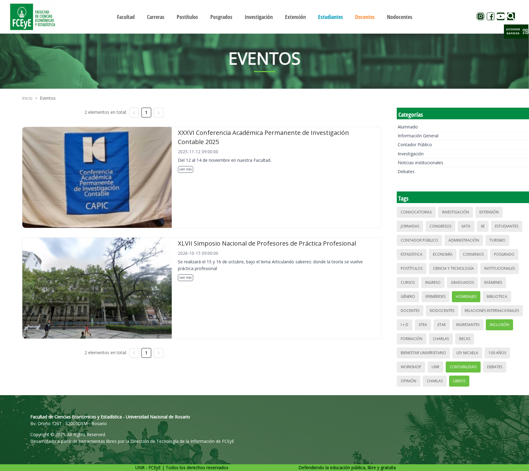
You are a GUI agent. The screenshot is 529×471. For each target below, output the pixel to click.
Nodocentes (442, 310)
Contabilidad (463, 366)
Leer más (185, 169)
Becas (464, 338)
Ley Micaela (467, 352)
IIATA (466, 226)
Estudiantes (506, 226)
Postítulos (411, 268)
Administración (463, 240)
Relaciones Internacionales (492, 310)
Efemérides (435, 296)
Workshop (411, 366)
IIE (483, 226)
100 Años (497, 352)
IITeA (423, 324)
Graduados (462, 282)
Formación (411, 338)
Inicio (27, 98)
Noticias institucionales (420, 162)
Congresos (440, 226)
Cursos (408, 282)
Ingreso (433, 282)
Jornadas (410, 226)
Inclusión (499, 324)
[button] (516, 31)
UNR (435, 366)
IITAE (441, 324)
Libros (459, 381)
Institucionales (499, 268)
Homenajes (466, 296)
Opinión (408, 381)
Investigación (411, 154)
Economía (442, 254)
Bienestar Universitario (423, 352)
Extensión (489, 212)
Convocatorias (416, 212)
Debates (406, 171)
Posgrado (504, 254)
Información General (418, 136)
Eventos (48, 98)
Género (408, 296)
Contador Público (415, 144)
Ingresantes (467, 324)
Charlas (441, 338)
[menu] (264, 17)
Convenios (473, 254)
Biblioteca (497, 296)
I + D (404, 324)
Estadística (411, 254)
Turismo (497, 240)
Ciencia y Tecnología (453, 268)
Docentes (410, 310)
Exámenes (493, 282)
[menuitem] (126, 17)
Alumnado (408, 127)
